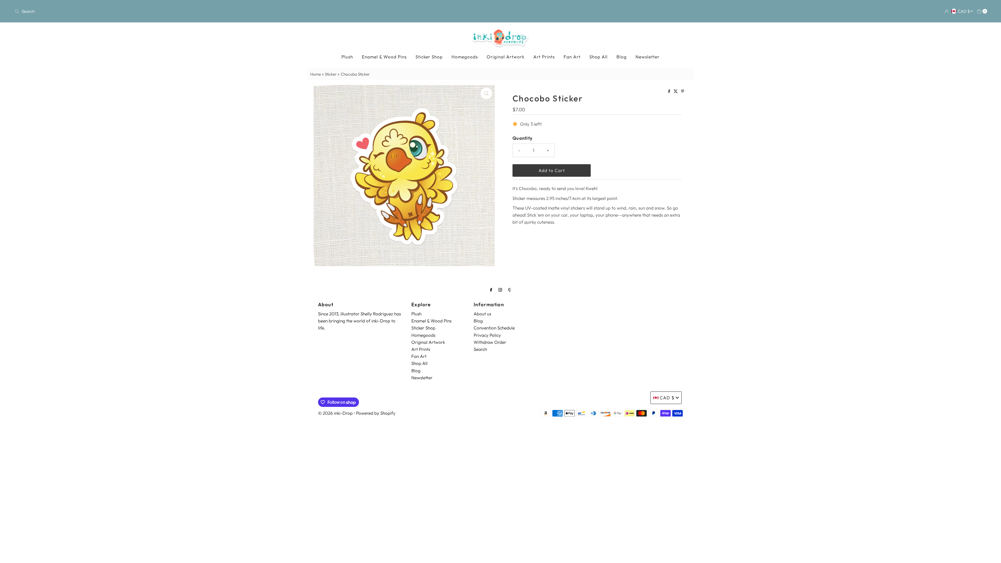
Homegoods (464, 56)
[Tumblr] (509, 289)
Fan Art (572, 56)
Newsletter (648, 56)
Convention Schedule (494, 328)
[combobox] (174, 11)
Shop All (598, 56)
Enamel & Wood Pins (384, 56)
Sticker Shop (429, 56)
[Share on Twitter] (676, 91)
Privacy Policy (487, 335)
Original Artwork (505, 56)
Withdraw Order (490, 342)
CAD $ (964, 11)
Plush (347, 56)
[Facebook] (491, 289)
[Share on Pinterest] (682, 91)
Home (315, 74)
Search (480, 349)
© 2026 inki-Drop (335, 413)
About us (482, 313)
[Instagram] (500, 289)
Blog (622, 56)
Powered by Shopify (375, 413)
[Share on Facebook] (669, 91)
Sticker (331, 74)
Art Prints (544, 56)
